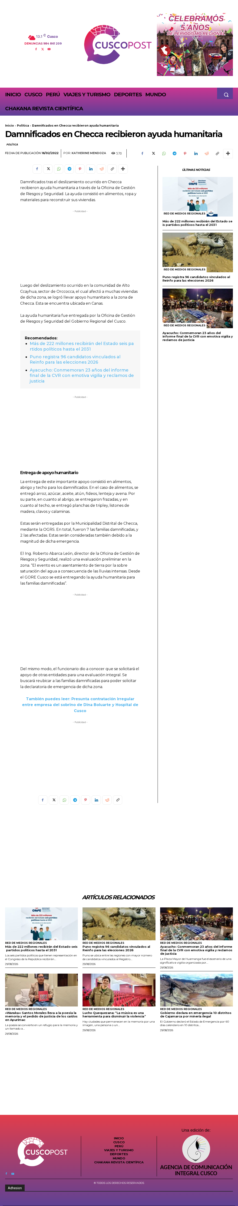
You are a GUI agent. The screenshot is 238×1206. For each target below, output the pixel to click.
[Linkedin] (195, 153)
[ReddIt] (206, 153)
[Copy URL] (217, 153)
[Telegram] (174, 153)
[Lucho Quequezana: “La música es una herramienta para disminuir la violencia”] (119, 990)
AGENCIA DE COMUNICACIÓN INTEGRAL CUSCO (196, 1171)
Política (23, 125)
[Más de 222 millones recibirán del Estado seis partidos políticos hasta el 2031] (197, 197)
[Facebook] (36, 49)
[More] (228, 153)
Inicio (9, 125)
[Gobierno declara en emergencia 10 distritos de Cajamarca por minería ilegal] (196, 990)
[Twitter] (42, 49)
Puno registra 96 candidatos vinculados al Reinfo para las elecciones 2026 (75, 359)
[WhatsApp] (163, 153)
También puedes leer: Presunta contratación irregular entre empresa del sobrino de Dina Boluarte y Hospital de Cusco (80, 705)
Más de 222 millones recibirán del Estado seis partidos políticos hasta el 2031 (82, 346)
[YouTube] (49, 49)
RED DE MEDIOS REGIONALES (184, 213)
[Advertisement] (80, 246)
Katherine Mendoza (89, 153)
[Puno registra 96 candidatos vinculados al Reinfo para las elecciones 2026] (197, 252)
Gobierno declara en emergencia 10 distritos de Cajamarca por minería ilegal (195, 1014)
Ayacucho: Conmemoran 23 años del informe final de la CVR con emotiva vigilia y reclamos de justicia (82, 376)
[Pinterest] (185, 153)
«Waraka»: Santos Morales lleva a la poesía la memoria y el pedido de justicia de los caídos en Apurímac (41, 1016)
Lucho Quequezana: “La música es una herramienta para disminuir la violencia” (114, 1014)
